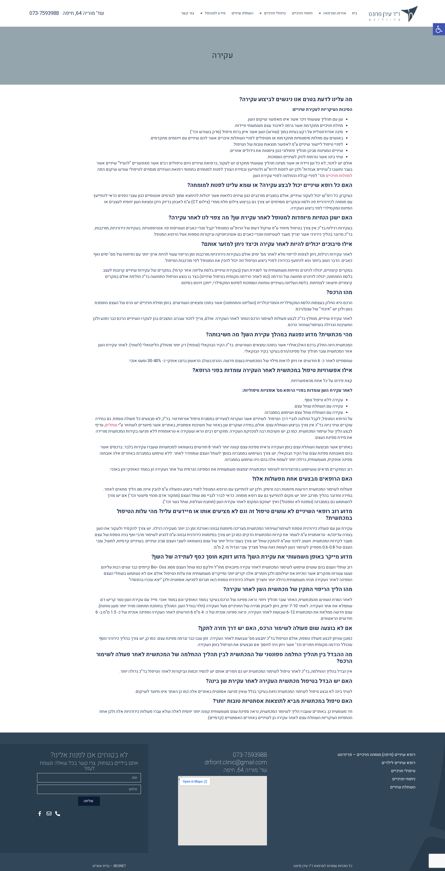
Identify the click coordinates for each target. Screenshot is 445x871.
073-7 (240, 755)
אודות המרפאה (334, 13)
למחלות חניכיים (338, 176)
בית (354, 13)
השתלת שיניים (242, 13)
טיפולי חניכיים (275, 13)
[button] (439, 29)
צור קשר (187, 13)
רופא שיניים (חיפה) (376, 755)
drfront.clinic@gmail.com (236, 762)
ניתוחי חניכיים (302, 13)
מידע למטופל (215, 13)
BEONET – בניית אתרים (109, 865)
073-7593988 (44, 13)
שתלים (111, 425)
